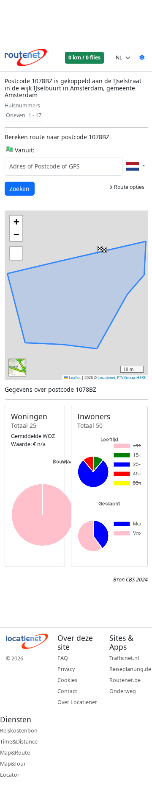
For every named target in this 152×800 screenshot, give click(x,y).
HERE (141, 377)
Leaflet (74, 377)
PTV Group (126, 377)
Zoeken (20, 188)
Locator (9, 774)
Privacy (66, 669)
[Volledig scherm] (16, 253)
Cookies (67, 680)
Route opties (128, 187)
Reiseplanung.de (130, 669)
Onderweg (122, 691)
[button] (101, 248)
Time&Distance (19, 741)
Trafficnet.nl (124, 658)
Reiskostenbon (19, 730)
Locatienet (106, 377)
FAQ (62, 658)
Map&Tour (13, 763)
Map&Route (15, 752)
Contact (67, 691)
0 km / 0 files (84, 57)
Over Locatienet (77, 702)
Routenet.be (125, 680)
